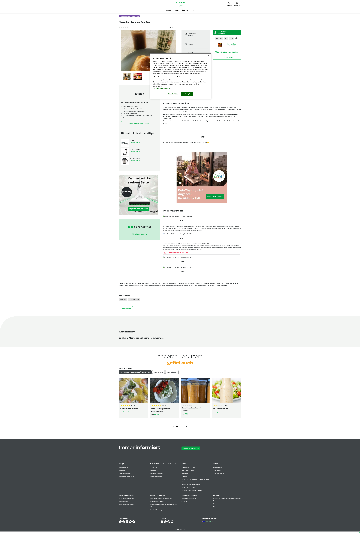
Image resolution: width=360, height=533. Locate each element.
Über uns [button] (185, 10)
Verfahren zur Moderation (127, 504)
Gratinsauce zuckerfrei (129, 409)
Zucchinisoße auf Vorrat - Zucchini (192, 409)
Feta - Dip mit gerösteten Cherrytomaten (160, 410)
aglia (217, 412)
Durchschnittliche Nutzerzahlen (161, 498)
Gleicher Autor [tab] (158, 372)
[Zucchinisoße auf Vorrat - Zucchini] (195, 390)
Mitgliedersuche (218, 473)
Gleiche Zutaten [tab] (172, 372)
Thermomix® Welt (188, 470)
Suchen (215, 464)
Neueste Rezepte (124, 473)
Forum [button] (176, 10)
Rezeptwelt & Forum (188, 467)
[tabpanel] (180, 403)
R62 (186, 414)
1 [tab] (177, 426)
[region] (180, 76)
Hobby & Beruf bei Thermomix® (192, 490)
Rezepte (184, 476)
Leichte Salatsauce (220, 409)
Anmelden (153, 467)
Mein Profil (163, 464)
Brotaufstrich (134, 299)
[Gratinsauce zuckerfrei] (133, 390)
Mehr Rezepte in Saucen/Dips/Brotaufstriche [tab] (135, 372)
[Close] (208, 56)
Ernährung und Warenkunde (191, 484)
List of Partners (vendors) (161, 88)
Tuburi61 (126, 412)
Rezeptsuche (123, 467)
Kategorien (122, 470)
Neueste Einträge (156, 476)
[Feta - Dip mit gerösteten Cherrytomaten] (164, 390)
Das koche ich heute (188, 487)
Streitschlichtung (156, 510)
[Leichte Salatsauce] (226, 390)
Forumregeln (123, 501)
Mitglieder (185, 473)
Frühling (123, 299)
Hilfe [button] (192, 10)
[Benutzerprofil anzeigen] (220, 45)
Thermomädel (231, 44)
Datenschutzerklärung (189, 498)
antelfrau (157, 415)
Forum (184, 464)
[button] (229, 4)
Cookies (184, 501)
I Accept (187, 94)
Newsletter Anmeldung (191, 448)
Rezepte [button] (168, 10)
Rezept (121, 464)
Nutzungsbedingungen (126, 498)
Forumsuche (217, 470)
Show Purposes (173, 94)
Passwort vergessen (156, 473)
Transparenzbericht (157, 501)
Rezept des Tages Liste (126, 476)
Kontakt (215, 504)
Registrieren (154, 470)
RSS (214, 507)
